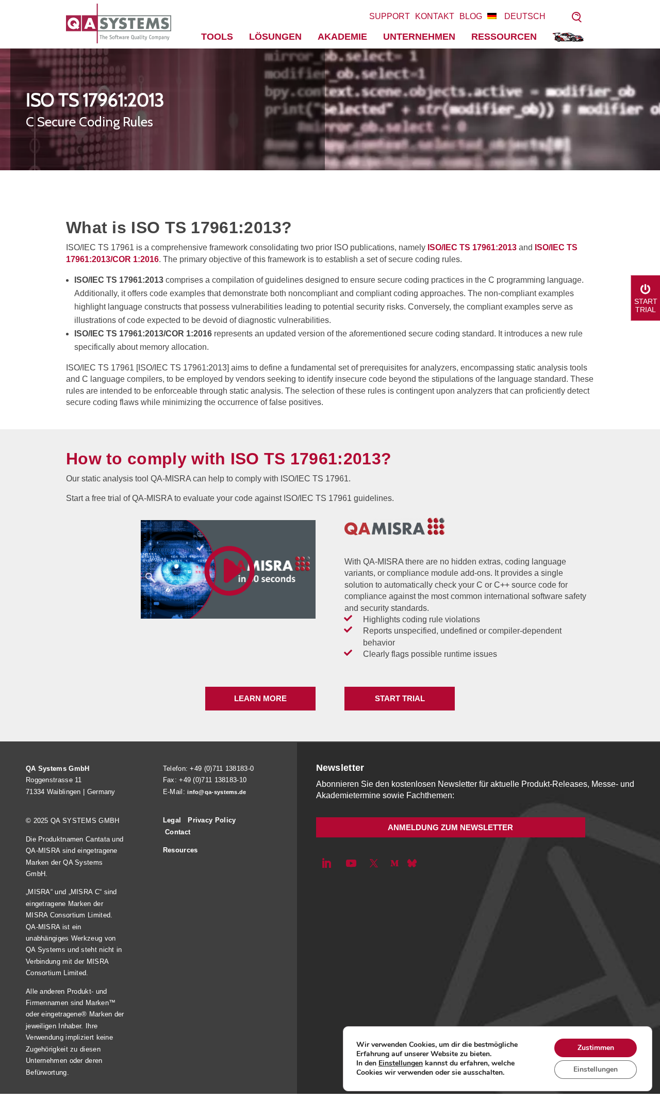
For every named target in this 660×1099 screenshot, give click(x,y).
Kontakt (434, 16)
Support (389, 16)
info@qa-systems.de (216, 792)
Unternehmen (419, 36)
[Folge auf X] (374, 863)
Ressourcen (504, 36)
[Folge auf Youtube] (351, 863)
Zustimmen (596, 1048)
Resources (180, 850)
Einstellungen (400, 1063)
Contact (177, 832)
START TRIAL (400, 698)
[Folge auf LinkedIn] (326, 863)
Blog (470, 16)
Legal (172, 820)
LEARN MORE (260, 698)
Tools (217, 36)
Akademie (342, 36)
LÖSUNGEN (275, 36)
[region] (330, 109)
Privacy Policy (212, 820)
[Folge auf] (412, 863)
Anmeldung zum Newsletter (450, 827)
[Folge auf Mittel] (394, 863)
